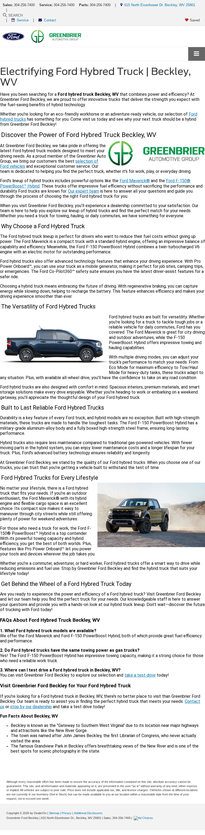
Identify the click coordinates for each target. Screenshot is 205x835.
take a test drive (140, 675)
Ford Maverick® (135, 180)
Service (22, 20)
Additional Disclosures (88, 813)
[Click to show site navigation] (196, 54)
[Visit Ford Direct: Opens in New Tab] (144, 817)
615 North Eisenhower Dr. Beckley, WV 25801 (158, 5)
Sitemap (54, 813)
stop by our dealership (31, 706)
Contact (49, 20)
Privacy (67, 813)
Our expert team (83, 191)
